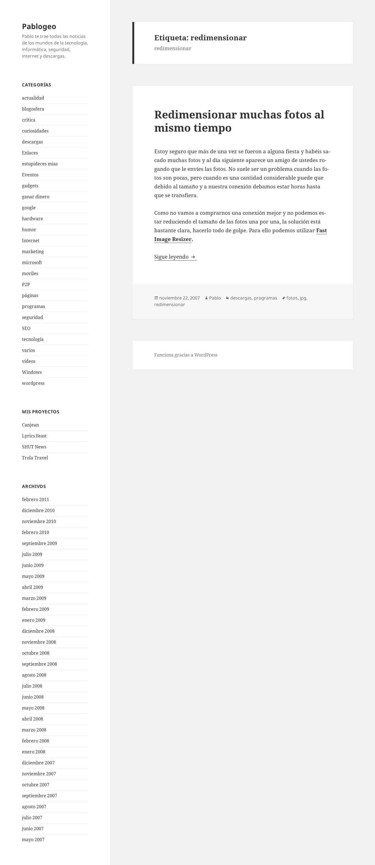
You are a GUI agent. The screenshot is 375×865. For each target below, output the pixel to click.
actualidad (33, 98)
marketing (33, 251)
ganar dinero (35, 197)
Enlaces (30, 153)
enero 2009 (33, 620)
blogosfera (33, 109)
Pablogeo (39, 26)
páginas (30, 295)
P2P (26, 284)
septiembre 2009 (39, 543)
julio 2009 (32, 554)
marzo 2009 (34, 598)
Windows (32, 372)
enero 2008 (33, 752)
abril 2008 (32, 719)
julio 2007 (32, 818)
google (29, 208)
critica (28, 120)
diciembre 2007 (38, 763)
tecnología (33, 339)
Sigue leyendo (175, 256)
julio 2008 (32, 686)
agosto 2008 (34, 675)
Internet (31, 241)
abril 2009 (32, 587)
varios (28, 350)
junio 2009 (33, 565)
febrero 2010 (35, 532)
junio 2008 (33, 697)
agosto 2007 (34, 807)
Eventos (30, 175)
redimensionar (169, 304)
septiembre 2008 (39, 664)
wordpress (33, 383)
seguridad (32, 317)
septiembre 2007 (39, 796)
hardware (32, 219)
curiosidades (35, 131)
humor (29, 230)
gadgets (30, 186)
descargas (32, 142)
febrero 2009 (35, 609)
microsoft (32, 262)
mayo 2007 (33, 839)
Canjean (30, 425)
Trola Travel (35, 458)
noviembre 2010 (39, 521)
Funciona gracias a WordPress (185, 355)
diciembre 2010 (38, 510)
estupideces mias (40, 164)
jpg (303, 298)
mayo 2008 (33, 708)
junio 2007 (33, 829)
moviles (30, 273)
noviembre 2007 (39, 774)
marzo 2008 (34, 730)
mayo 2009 (33, 576)
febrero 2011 (35, 499)
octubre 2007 (35, 785)
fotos (292, 298)
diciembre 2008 (38, 631)
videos (28, 361)
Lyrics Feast (34, 436)
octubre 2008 (35, 653)
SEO (26, 328)
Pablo (215, 298)
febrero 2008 (35, 741)
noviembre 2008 (39, 642)
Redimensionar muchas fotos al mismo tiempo (239, 121)
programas (33, 306)
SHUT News (34, 447)
